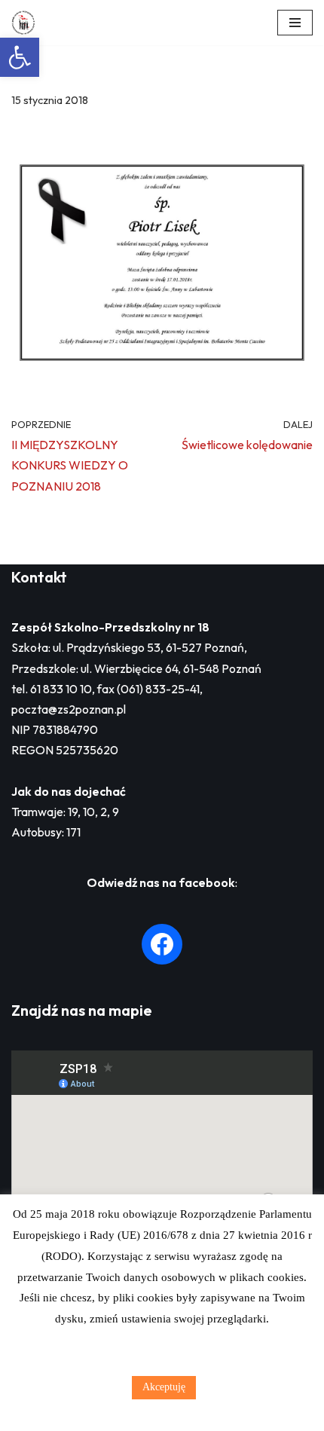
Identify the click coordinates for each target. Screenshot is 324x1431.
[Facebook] (162, 944)
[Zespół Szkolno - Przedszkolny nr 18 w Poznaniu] (27, 23)
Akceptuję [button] (163, 1387)
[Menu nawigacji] (295, 22)
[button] (19, 57)
